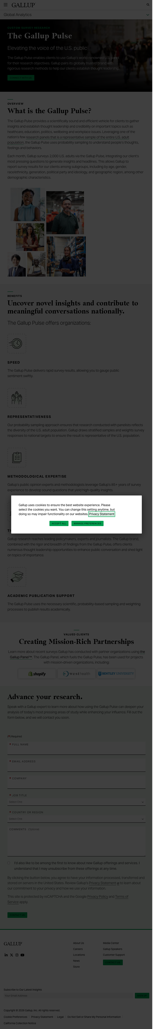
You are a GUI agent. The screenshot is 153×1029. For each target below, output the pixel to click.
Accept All (59, 523)
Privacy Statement (101, 514)
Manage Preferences (87, 523)
